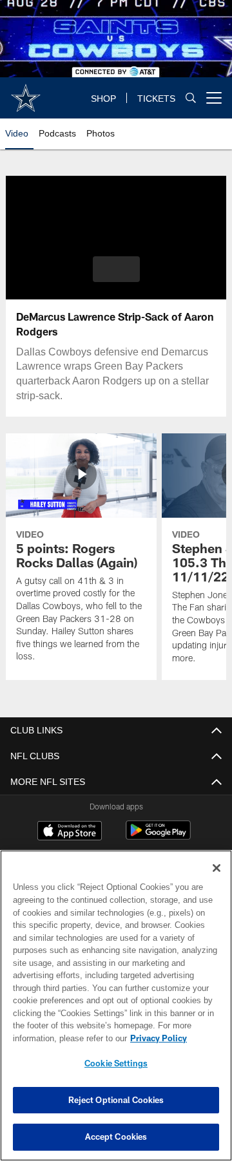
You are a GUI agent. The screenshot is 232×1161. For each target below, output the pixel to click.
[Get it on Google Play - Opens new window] (158, 837)
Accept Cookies (116, 1136)
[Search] (191, 98)
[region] (116, 1005)
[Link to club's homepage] (25, 92)
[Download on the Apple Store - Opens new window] (69, 832)
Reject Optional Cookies (116, 1100)
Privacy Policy (56, 1038)
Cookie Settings (116, 1063)
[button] (116, 269)
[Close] (216, 868)
